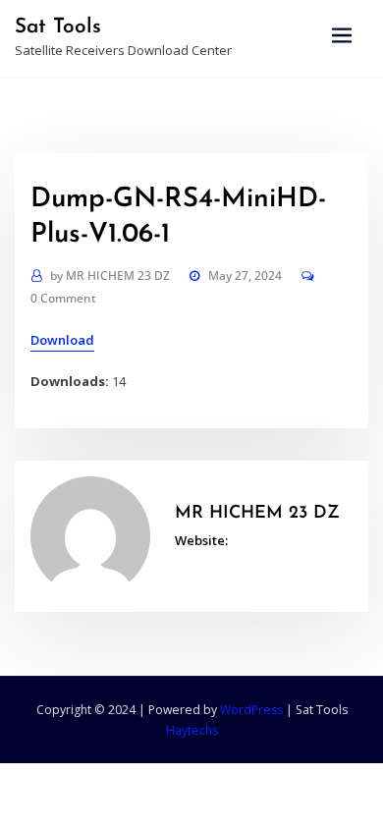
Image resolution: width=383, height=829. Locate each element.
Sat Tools (58, 27)
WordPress (251, 709)
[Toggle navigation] (341, 36)
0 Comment (63, 298)
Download (62, 340)
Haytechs (192, 730)
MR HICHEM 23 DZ (110, 275)
